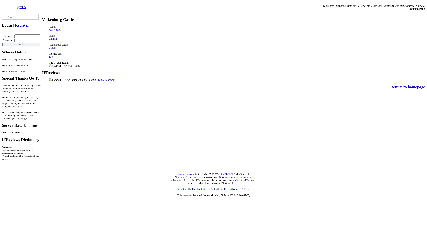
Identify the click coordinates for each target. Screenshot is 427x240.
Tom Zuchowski (106, 79)
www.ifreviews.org (186, 174)
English (53, 38)
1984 (51, 56)
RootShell (225, 174)
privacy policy (229, 177)
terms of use (246, 177)
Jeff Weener (55, 29)
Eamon (52, 47)
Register (22, 25)
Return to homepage (407, 87)
